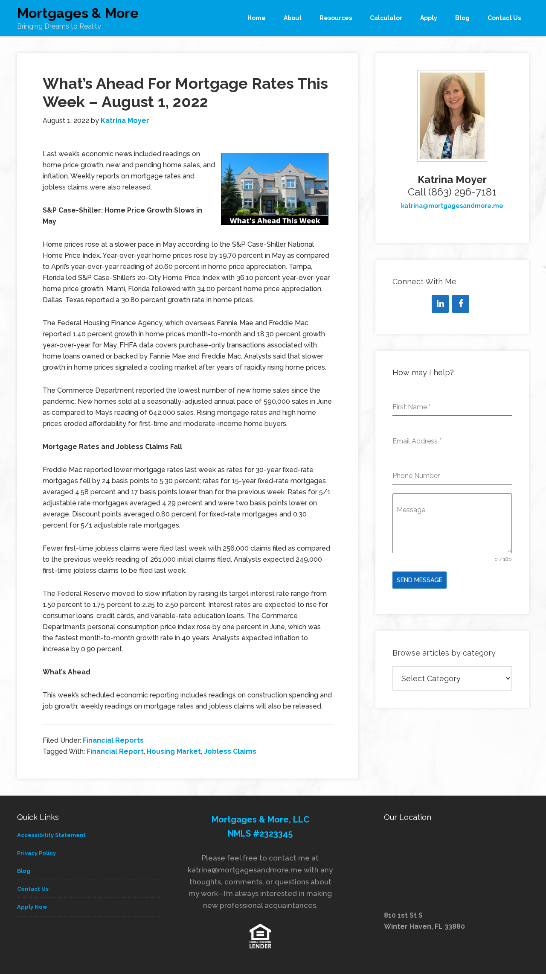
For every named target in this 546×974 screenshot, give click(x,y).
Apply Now (32, 907)
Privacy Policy (36, 853)
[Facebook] (460, 304)
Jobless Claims (230, 751)
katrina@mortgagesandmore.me (452, 205)
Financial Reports (113, 740)
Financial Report (115, 751)
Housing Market (174, 751)
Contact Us (33, 889)
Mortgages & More (78, 13)
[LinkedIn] (440, 304)
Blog (23, 871)
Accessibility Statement (51, 835)
